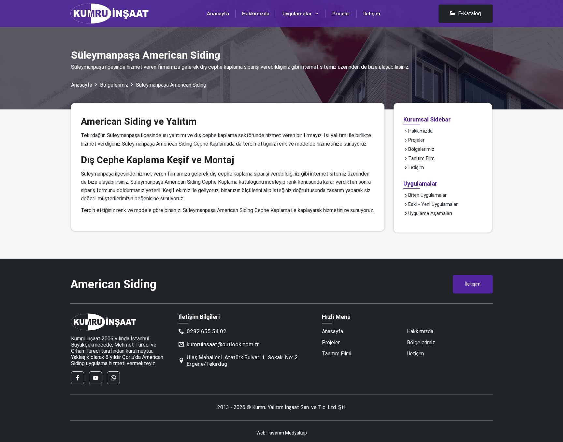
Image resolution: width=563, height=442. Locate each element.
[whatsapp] (113, 377)
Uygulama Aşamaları (430, 213)
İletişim (371, 14)
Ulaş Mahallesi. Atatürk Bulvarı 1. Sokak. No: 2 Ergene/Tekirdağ (242, 360)
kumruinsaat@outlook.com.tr (223, 344)
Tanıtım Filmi (422, 158)
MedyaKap (296, 432)
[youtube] (95, 377)
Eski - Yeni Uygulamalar (433, 204)
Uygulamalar (297, 14)
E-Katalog (469, 13)
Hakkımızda (255, 14)
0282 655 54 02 (206, 331)
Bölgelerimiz (114, 85)
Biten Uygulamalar (427, 195)
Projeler (341, 14)
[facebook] (77, 377)
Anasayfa (218, 14)
